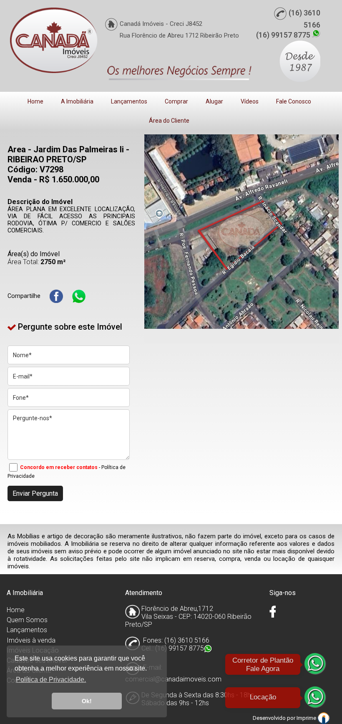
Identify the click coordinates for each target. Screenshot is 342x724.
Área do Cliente (169, 120)
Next (326, 231)
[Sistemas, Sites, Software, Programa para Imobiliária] (323, 717)
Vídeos (250, 101)
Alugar (214, 101)
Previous (156, 231)
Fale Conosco (293, 101)
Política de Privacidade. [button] (51, 679)
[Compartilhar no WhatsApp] (79, 296)
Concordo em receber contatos (59, 467)
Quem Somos (27, 620)
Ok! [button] (87, 701)
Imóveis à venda (31, 640)
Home (35, 101)
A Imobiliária (77, 101)
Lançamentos (129, 101)
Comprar (176, 101)
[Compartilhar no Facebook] (56, 296)
